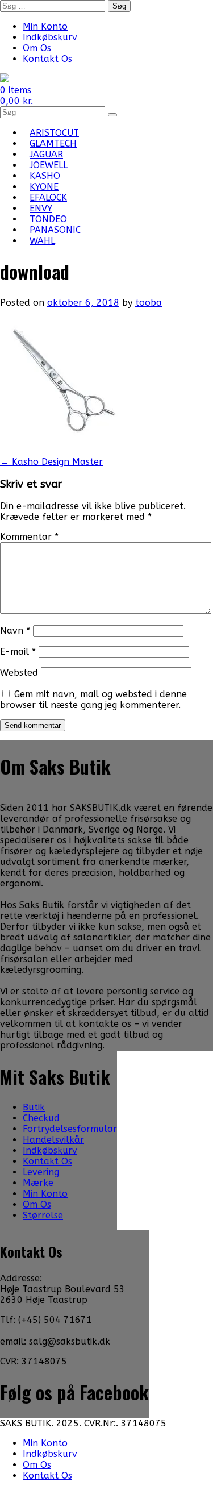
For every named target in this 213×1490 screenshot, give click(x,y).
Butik (34, 1107)
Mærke (38, 1182)
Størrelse (43, 1215)
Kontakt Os (47, 58)
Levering (41, 1172)
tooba (148, 302)
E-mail (18, 651)
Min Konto (45, 26)
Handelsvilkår (53, 1139)
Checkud (41, 1118)
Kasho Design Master (51, 461)
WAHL (42, 240)
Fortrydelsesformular (70, 1128)
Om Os (37, 48)
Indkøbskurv (50, 37)
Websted (19, 672)
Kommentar (29, 536)
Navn (15, 630)
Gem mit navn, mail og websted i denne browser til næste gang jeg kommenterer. (93, 699)
